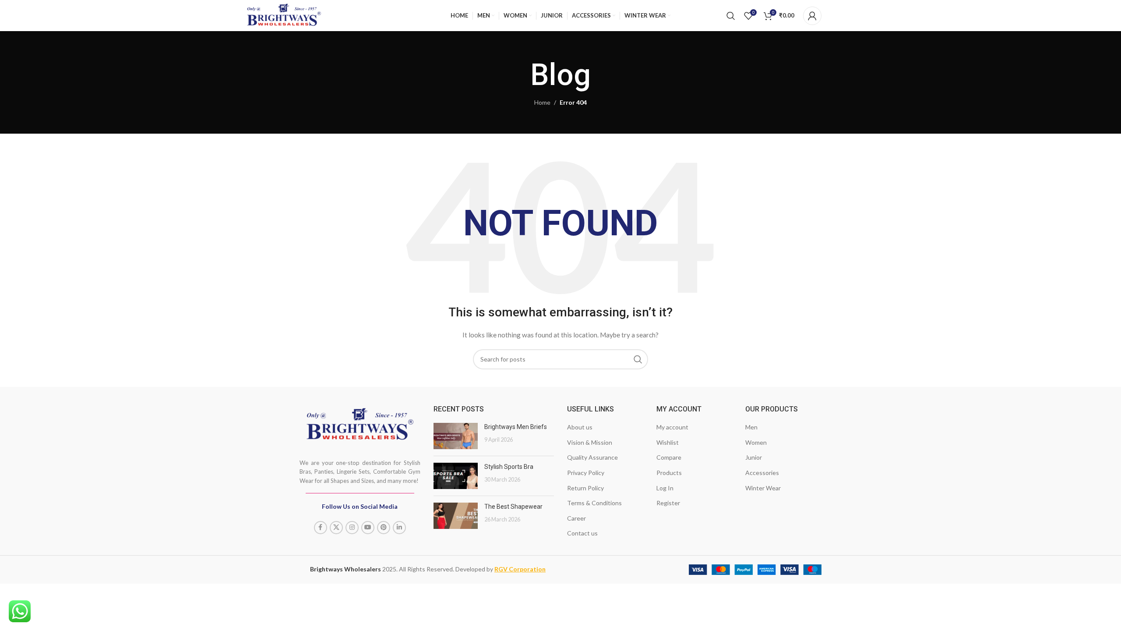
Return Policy (585, 488)
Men (751, 427)
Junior (753, 457)
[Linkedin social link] (399, 527)
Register (668, 503)
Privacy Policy (585, 472)
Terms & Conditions (594, 503)
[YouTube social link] (367, 527)
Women (756, 442)
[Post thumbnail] (456, 436)
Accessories (762, 472)
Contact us (582, 533)
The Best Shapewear (513, 506)
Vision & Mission (589, 442)
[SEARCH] (638, 359)
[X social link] (336, 527)
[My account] (812, 16)
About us (579, 427)
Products (669, 472)
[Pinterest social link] (383, 527)
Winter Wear (763, 488)
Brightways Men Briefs (515, 426)
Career (576, 518)
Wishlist (667, 442)
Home (542, 102)
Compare (668, 457)
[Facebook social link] (320, 527)
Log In (664, 488)
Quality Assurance (592, 457)
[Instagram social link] (352, 527)
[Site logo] (284, 14)
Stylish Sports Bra (508, 466)
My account (672, 427)
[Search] (731, 16)
